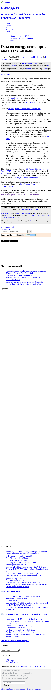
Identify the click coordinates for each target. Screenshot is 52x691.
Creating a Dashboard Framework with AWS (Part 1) (26, 567)
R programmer (11, 601)
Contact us (10, 41)
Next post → (6, 229)
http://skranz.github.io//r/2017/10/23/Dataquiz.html (20, 195)
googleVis (14, 98)
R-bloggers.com (6, 213)
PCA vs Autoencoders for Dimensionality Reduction (26, 271)
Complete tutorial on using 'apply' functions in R (24, 282)
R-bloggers (12, 65)
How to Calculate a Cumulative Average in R (23, 277)
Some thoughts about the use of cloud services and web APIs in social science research (27, 585)
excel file (4, 173)
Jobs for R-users (13, 592)
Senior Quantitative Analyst (16, 598)
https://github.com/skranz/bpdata (26, 178)
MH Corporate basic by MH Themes (30, 666)
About (8, 25)
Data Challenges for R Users (17, 558)
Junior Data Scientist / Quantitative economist (23, 596)
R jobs (8, 34)
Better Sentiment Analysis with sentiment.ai (22, 554)
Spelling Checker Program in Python (20, 632)
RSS (7, 27)
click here (28, 69)
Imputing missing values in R (17, 565)
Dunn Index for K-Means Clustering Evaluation (24, 619)
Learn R (9, 32)
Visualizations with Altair (15, 628)
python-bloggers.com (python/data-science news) (27, 614)
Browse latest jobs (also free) (22, 38)
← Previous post (7, 227)
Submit (6, 685)
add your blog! (11, 30)
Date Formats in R (13, 280)
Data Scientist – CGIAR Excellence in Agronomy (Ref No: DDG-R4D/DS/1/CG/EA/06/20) (27, 604)
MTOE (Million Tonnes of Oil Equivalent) (24, 109)
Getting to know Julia (14, 578)
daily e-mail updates (23, 213)
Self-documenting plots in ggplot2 (19, 556)
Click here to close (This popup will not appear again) (21, 689)
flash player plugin (31, 102)
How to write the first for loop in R (19, 275)
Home (8, 23)
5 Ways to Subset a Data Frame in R (19, 273)
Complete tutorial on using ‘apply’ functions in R (24, 576)
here (48, 65)
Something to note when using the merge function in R (27, 552)
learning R (8, 215)
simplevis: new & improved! (16, 560)
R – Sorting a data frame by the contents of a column (26, 284)
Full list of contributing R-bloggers (15, 641)
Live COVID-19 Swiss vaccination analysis (22, 573)
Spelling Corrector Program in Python (20, 630)
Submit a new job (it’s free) (21, 36)
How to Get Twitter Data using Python (20, 626)
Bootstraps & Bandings (15, 580)
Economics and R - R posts (32, 57)
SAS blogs (10, 660)
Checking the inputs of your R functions (21, 563)
